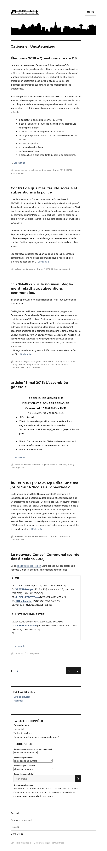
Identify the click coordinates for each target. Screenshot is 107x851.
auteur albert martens (25, 269)
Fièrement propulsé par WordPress (50, 842)
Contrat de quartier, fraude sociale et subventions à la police (44, 190)
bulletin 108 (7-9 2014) (52, 361)
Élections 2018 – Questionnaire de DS (44, 58)
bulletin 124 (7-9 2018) (62, 170)
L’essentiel (19, 729)
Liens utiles (17, 833)
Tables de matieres (23, 733)
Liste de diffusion (22, 696)
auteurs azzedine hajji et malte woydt (32, 536)
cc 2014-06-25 (69, 361)
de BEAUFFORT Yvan (27, 597)
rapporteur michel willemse (27, 464)
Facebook (18, 700)
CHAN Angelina (23, 601)
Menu (90, 12)
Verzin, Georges (32, 367)
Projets (15, 827)
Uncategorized (18, 173)
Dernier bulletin (21, 725)
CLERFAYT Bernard (26, 625)
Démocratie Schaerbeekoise (22, 842)
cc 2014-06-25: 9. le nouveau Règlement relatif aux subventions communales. (42, 288)
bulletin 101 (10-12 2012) (60, 536)
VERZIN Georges (24, 589)
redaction (19, 653)
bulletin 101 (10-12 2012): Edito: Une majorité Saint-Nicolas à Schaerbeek (45, 485)
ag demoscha (48, 464)
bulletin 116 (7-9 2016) (46, 269)
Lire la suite (19, 162)
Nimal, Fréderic (61, 364)
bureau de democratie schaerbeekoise (33, 170)
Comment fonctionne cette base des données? (36, 737)
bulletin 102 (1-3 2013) (65, 464)
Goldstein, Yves (47, 364)
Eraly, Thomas (33, 364)
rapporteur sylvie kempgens (28, 361)
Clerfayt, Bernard (18, 364)
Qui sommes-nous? (21, 820)
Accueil (15, 813)
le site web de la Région (29, 565)
